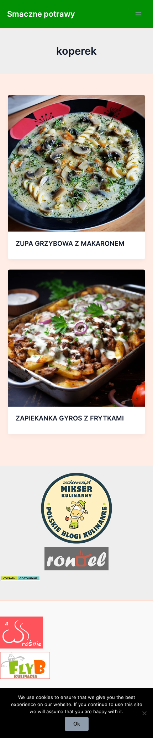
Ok (76, 724)
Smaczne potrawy (41, 13)
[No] (144, 713)
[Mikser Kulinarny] (76, 508)
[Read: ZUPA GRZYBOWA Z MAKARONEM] (76, 162)
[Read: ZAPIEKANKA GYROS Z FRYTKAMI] (76, 338)
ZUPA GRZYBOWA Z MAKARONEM (70, 243)
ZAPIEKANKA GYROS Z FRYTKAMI (70, 418)
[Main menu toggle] (138, 14)
